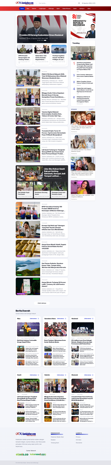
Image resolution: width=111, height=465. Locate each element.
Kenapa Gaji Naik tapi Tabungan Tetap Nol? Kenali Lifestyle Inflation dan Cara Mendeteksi (53, 227)
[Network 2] (38, 454)
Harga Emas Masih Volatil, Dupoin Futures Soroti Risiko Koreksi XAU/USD (54, 246)
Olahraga (51, 8)
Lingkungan (42, 8)
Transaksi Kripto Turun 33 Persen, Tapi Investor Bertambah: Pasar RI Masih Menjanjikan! (54, 133)
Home (22, 8)
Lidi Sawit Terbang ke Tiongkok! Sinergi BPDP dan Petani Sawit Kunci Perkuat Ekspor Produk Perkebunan (27, 399)
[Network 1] (22, 454)
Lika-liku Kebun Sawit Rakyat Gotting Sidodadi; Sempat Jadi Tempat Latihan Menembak (54, 174)
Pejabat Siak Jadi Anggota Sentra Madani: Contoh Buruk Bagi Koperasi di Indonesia (85, 90)
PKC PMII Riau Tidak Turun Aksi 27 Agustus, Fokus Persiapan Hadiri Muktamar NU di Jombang (32, 364)
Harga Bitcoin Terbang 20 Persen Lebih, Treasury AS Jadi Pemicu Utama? (54, 284)
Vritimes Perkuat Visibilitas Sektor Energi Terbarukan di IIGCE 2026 (86, 363)
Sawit (74, 8)
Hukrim (34, 8)
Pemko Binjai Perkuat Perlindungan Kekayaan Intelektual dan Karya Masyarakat (58, 357)
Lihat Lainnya (42, 303)
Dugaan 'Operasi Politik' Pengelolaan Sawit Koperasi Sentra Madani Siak (32, 420)
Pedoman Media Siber (57, 437)
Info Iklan (78, 440)
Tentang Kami (55, 443)
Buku (89, 8)
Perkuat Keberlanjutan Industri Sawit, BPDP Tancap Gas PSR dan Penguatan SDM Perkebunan (32, 413)
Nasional (75, 318)
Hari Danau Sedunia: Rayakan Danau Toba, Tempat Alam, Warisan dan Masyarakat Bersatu (54, 265)
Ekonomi (75, 375)
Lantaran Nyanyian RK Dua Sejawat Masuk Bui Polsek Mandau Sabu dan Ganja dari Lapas (60, 420)
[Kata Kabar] (25, 3)
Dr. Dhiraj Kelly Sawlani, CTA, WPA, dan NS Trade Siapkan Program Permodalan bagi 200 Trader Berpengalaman (87, 413)
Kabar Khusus (66, 8)
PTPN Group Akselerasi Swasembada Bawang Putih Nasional (86, 350)
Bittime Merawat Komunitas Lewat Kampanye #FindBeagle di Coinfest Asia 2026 (87, 420)
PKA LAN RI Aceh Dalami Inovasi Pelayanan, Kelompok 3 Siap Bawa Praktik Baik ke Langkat (60, 364)
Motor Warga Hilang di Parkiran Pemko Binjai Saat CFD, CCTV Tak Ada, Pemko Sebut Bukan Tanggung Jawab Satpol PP (59, 351)
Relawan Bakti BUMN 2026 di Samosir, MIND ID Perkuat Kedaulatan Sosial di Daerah (87, 357)
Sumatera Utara (50, 318)
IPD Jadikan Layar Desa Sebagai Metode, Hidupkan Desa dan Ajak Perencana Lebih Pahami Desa (81, 342)
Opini (58, 8)
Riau (28, 8)
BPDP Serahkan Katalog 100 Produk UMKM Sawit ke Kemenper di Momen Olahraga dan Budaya (32, 406)
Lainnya (82, 8)
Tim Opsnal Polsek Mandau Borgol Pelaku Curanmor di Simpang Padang (59, 413)
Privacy (78, 437)
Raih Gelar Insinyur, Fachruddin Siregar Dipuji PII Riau (27, 341)
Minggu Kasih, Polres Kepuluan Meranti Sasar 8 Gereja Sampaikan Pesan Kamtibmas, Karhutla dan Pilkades (55, 399)
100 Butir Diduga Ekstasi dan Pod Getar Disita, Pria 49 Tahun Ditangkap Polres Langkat (60, 406)
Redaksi (53, 440)
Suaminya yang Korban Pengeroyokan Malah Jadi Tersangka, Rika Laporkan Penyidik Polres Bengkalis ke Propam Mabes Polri (84, 66)
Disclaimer (79, 443)
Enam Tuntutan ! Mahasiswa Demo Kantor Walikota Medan (39, 34)
